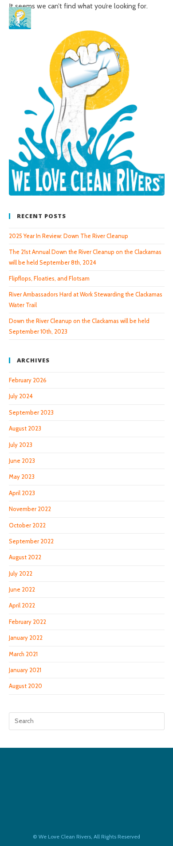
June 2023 (22, 460)
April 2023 (22, 492)
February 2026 (28, 380)
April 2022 (22, 605)
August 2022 (25, 557)
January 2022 (26, 637)
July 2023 (20, 444)
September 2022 (31, 541)
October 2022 (27, 525)
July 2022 (20, 573)
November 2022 (30, 508)
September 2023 (31, 412)
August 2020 (25, 685)
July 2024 (21, 396)
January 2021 (25, 669)
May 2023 (22, 476)
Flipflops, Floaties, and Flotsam (49, 278)
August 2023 (25, 428)
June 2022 (22, 589)
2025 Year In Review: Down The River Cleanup (68, 235)
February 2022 (27, 621)
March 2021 (23, 654)
